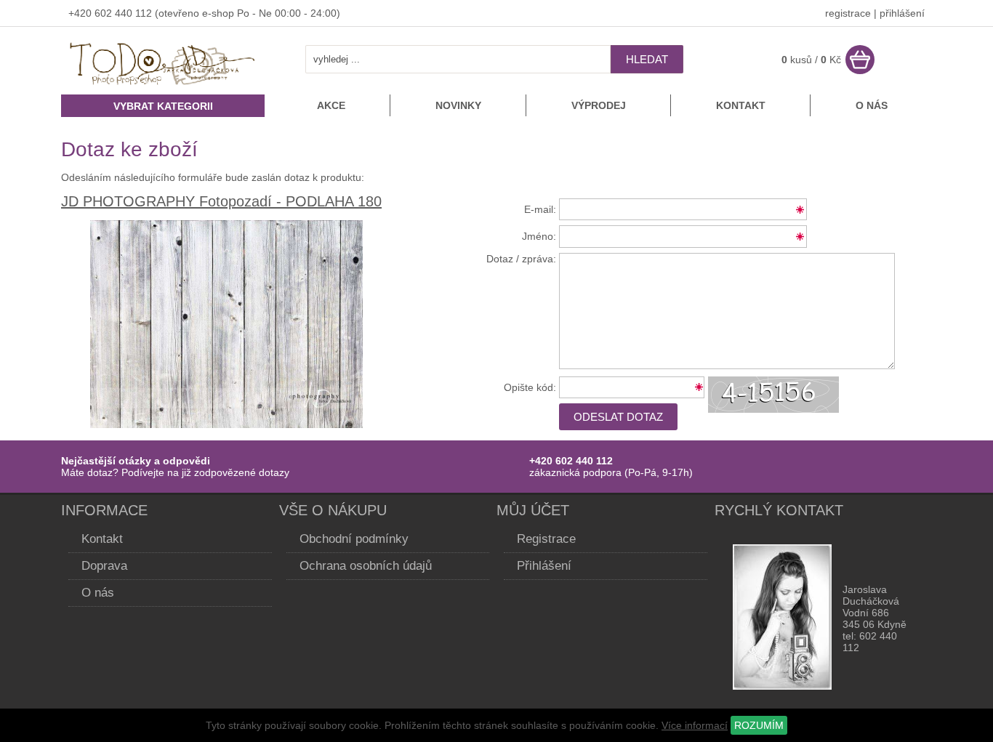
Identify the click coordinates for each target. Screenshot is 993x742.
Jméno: (539, 236)
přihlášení (902, 13)
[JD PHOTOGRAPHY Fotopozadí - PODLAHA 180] (226, 424)
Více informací (695, 725)
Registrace (546, 539)
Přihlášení (544, 566)
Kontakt (740, 105)
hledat (647, 59)
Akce (331, 105)
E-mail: (540, 209)
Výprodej (598, 105)
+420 (81, 13)
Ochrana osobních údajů (365, 566)
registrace (848, 13)
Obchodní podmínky (354, 539)
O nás (872, 105)
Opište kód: (530, 387)
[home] (162, 86)
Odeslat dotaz (618, 417)
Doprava (104, 566)
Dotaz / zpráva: (521, 259)
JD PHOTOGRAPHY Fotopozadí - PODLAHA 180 (221, 201)
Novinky (458, 105)
